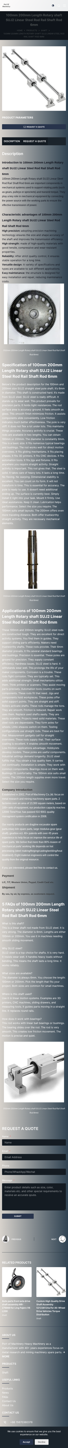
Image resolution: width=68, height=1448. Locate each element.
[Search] (59, 5)
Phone (5, 1165)
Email (5, 1150)
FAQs (5, 1397)
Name (5, 1136)
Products (7, 1388)
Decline (41, 1442)
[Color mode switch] (53, 5)
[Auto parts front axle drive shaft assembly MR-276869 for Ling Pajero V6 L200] (17, 1282)
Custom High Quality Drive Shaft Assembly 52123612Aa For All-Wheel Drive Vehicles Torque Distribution (50, 1308)
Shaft (4, 1315)
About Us (7, 1405)
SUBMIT (18, 1216)
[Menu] (64, 5)
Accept (26, 1442)
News (5, 1392)
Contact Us (9, 1401)
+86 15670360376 (21, 1422)
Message (7, 1180)
